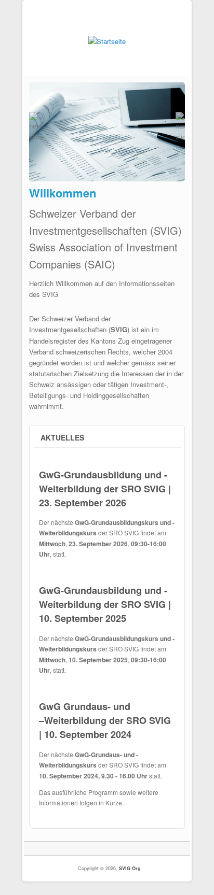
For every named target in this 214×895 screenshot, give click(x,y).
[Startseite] (107, 41)
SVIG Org (130, 868)
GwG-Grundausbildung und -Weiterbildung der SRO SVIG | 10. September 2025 (105, 604)
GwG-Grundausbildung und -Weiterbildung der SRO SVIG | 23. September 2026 (105, 488)
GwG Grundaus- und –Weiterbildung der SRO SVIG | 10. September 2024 (105, 720)
